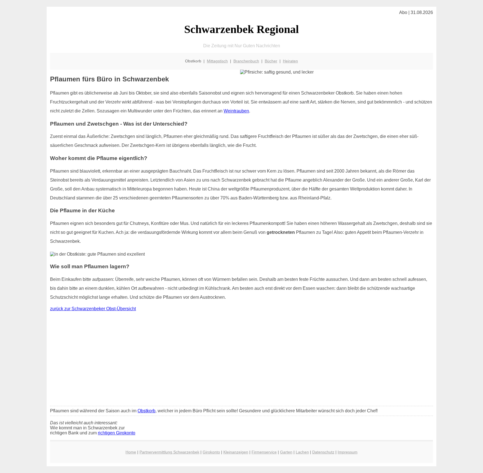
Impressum (347, 452)
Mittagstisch (217, 61)
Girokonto (211, 452)
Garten (286, 452)
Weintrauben (236, 111)
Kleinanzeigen (235, 452)
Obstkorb (146, 410)
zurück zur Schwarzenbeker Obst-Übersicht (93, 308)
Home (131, 452)
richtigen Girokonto (116, 432)
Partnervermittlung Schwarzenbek (169, 452)
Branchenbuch (246, 61)
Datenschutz (323, 452)
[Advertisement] (241, 360)
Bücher (271, 61)
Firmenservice (264, 452)
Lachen (302, 452)
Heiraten (290, 61)
